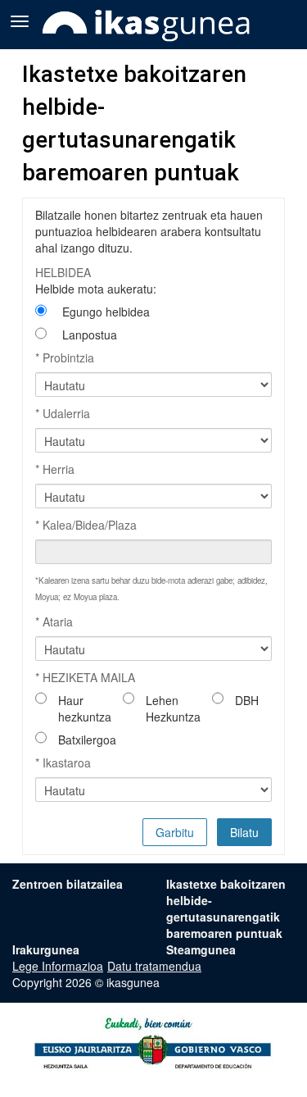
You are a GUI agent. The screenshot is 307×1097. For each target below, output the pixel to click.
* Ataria (54, 621)
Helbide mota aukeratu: (95, 288)
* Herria (54, 469)
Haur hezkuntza (84, 708)
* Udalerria (62, 413)
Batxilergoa (87, 739)
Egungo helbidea (106, 311)
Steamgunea (201, 949)
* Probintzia (64, 357)
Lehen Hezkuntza (173, 708)
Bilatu (244, 832)
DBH (247, 700)
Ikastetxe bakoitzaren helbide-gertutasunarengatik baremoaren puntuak (226, 908)
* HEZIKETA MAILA (85, 677)
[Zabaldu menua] (19, 19)
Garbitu (175, 832)
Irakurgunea (45, 949)
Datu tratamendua (154, 966)
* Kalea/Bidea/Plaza (86, 525)
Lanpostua (89, 334)
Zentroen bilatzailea (67, 884)
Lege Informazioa (57, 966)
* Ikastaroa (63, 762)
